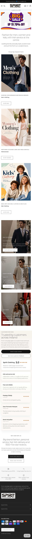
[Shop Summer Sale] (16, 20)
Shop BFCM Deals (5, 518)
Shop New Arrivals (16, 456)
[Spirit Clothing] (15, 6)
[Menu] (1, 6)
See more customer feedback (16, 356)
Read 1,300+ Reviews (16, 460)
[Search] (5, 6)
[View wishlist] (27, 5)
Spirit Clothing (7, 533)
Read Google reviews (16, 351)
